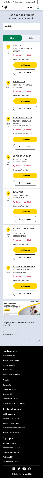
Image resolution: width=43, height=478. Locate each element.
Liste (12, 38)
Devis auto (7, 385)
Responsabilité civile (11, 418)
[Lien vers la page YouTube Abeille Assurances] (24, 468)
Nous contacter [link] (25, 72)
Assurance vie (8, 369)
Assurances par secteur (12, 432)
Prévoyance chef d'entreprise (14, 428)
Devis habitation (9, 389)
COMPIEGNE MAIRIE (24, 267)
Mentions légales (9, 443)
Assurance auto (9, 356)
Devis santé (7, 394)
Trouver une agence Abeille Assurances (16, 332)
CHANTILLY (19, 82)
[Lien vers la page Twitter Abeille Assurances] (19, 468)
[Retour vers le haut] (35, 465)
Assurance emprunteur (12, 374)
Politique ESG (8, 457)
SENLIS (17, 46)
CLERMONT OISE (22, 156)
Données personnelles (11, 448)
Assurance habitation (11, 360)
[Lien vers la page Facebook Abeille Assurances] (13, 468)
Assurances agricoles (11, 423)
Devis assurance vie (10, 398)
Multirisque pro (9, 414)
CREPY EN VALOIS (22, 118)
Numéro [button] (26, 65)
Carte (31, 38)
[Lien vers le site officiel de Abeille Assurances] (5, 7)
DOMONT (18, 192)
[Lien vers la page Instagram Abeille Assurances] (29, 468)
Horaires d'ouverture (21, 59)
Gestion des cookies (10, 461)
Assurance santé (9, 365)
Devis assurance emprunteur (14, 403)
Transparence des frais (11, 452)
